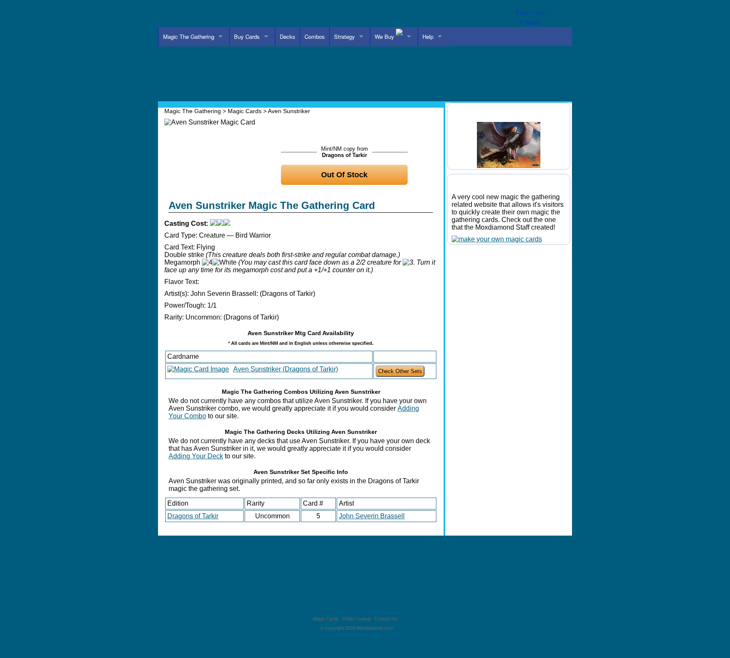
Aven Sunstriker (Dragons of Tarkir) (285, 369)
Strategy (344, 36)
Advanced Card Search (345, 54)
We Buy (385, 36)
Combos (315, 36)
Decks (287, 36)
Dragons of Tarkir (192, 516)
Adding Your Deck (196, 456)
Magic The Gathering (188, 36)
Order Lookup (356, 618)
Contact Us (386, 618)
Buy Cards (247, 36)
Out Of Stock (344, 175)
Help (427, 36)
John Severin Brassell (372, 516)
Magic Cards (244, 111)
